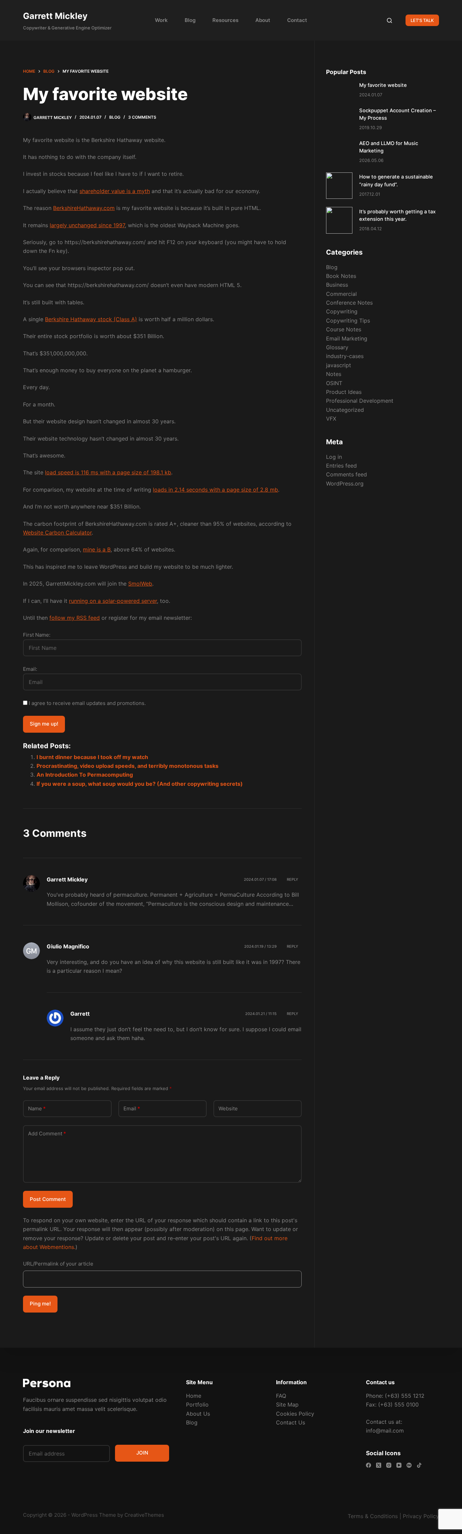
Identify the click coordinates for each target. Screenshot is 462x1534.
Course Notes (343, 329)
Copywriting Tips (348, 320)
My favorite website (383, 85)
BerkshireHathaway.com (84, 208)
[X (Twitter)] (378, 1465)
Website (228, 1108)
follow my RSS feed (74, 617)
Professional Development (359, 400)
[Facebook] (368, 1465)
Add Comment (47, 1133)
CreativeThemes (144, 1515)
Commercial (341, 293)
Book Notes (341, 276)
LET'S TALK (422, 20)
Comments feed (346, 474)
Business (337, 284)
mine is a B (97, 549)
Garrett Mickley (55, 16)
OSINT (334, 383)
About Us (198, 1413)
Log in (334, 456)
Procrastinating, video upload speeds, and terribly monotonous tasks (127, 765)
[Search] (389, 20)
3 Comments (142, 117)
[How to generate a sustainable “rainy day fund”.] (339, 185)
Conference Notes (349, 302)
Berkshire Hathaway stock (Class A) (91, 319)
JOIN (142, 1452)
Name (37, 1108)
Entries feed (341, 465)
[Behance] (409, 1465)
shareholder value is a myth (114, 191)
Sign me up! (44, 724)
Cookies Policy (295, 1413)
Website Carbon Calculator (57, 532)
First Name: (36, 635)
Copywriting (341, 311)
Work (161, 20)
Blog (190, 20)
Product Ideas (344, 391)
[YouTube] (398, 1465)
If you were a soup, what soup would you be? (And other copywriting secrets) (140, 783)
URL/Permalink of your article (58, 1263)
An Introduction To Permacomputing (85, 774)
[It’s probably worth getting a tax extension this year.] (339, 220)
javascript (338, 365)
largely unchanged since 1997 (87, 225)
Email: (30, 669)
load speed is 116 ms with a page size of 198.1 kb (108, 472)
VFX (331, 418)
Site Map (287, 1404)
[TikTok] (419, 1465)
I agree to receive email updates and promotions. (86, 703)
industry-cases (345, 356)
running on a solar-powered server (113, 600)
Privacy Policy (421, 1516)
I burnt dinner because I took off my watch (92, 757)
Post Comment (48, 1199)
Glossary (337, 347)
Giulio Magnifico (68, 946)
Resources (225, 20)
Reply (292, 879)
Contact (297, 20)
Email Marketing (346, 338)
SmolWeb (140, 583)
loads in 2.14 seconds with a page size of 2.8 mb (215, 489)
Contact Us (290, 1422)
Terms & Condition (371, 1516)
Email (131, 1108)
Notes (333, 374)
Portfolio (197, 1404)
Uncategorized (345, 409)
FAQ (281, 1395)
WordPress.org (345, 483)
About (262, 20)
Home (193, 1395)
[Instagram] (388, 1465)
